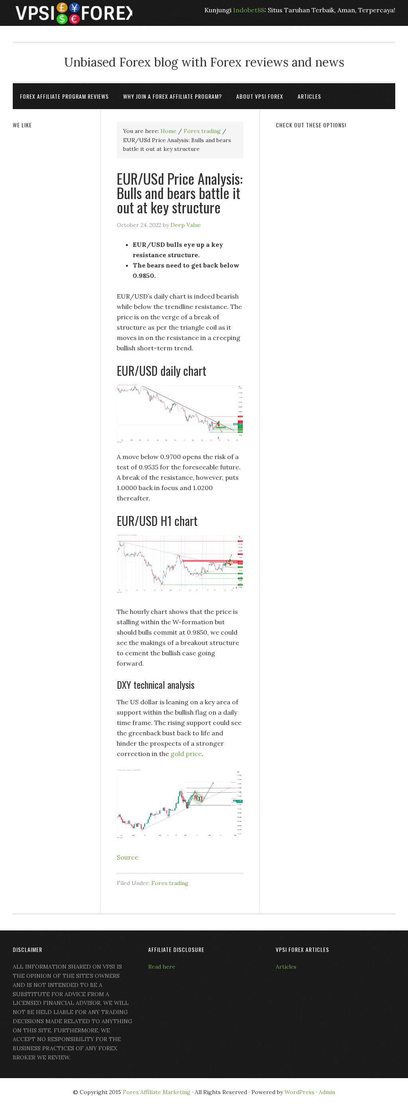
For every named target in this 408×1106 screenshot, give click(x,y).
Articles (286, 966)
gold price (186, 754)
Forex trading (169, 883)
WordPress (299, 1092)
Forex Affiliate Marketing (156, 1092)
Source (127, 857)
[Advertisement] (335, 188)
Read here (161, 966)
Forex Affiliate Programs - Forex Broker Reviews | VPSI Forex (72, 13)
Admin (327, 1092)
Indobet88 (249, 10)
